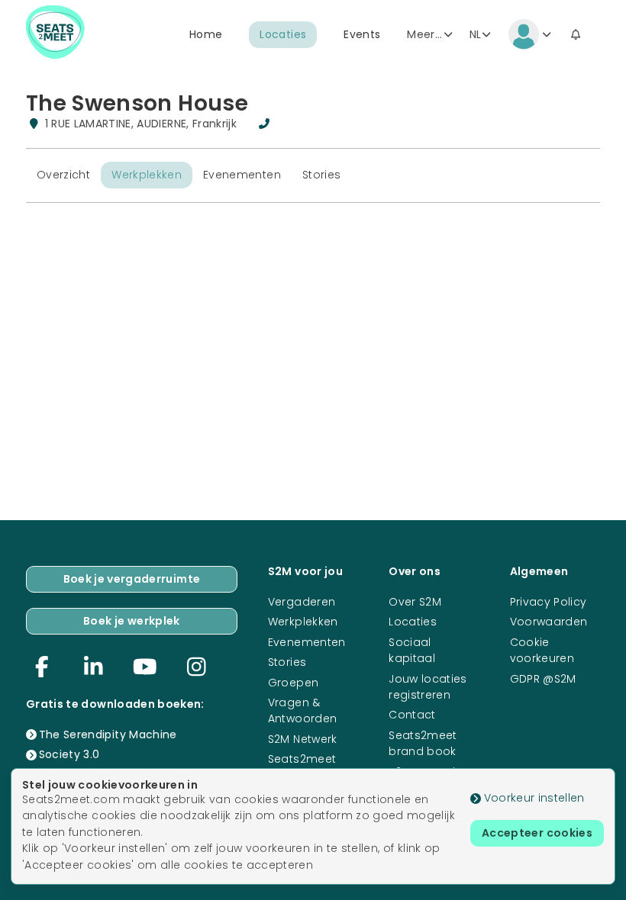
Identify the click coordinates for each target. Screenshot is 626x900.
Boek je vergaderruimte (132, 579)
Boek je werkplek (131, 620)
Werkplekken (146, 174)
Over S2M (415, 601)
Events (362, 34)
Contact (412, 714)
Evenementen (242, 174)
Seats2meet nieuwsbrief (302, 767)
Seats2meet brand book (423, 743)
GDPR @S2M (543, 678)
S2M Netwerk (302, 739)
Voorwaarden (549, 621)
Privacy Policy (548, 601)
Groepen (293, 682)
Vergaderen (302, 601)
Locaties (283, 34)
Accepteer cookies (537, 833)
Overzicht (63, 174)
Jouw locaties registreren (428, 686)
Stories (321, 174)
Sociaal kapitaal (412, 650)
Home (205, 34)
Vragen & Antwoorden (302, 710)
